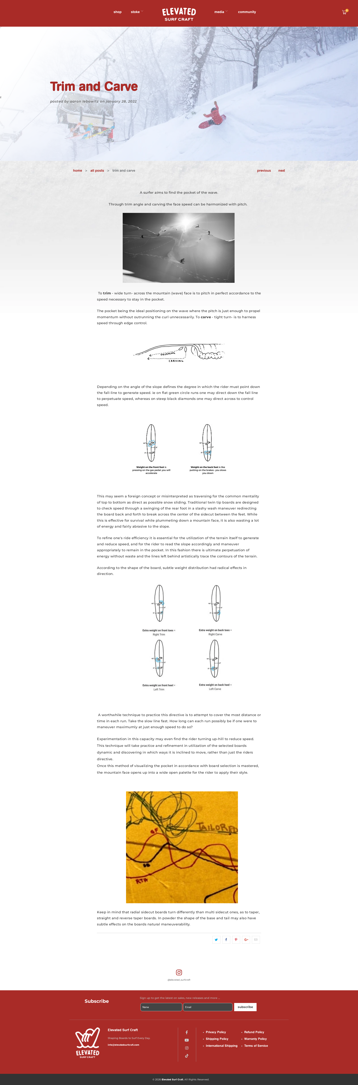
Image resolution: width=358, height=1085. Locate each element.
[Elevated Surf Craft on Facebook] (187, 1032)
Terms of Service (256, 1046)
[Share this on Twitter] (216, 940)
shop (118, 12)
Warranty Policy (255, 1039)
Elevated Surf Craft (172, 1079)
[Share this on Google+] (246, 940)
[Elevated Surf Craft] (179, 14)
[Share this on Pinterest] (236, 940)
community (247, 12)
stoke (136, 12)
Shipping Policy (217, 1039)
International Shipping (222, 1046)
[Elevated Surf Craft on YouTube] (187, 1040)
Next (281, 170)
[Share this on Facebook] (226, 940)
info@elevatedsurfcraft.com (123, 1044)
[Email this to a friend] (256, 940)
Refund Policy (254, 1032)
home (77, 170)
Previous (264, 170)
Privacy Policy (216, 1032)
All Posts (97, 170)
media (219, 12)
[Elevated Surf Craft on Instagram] (187, 1048)
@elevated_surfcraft (179, 979)
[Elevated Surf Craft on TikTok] (187, 1056)
